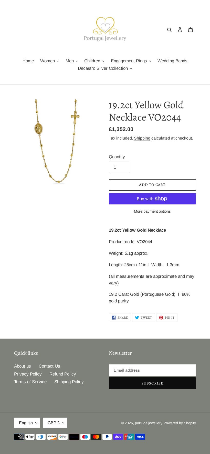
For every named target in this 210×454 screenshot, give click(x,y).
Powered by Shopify (180, 423)
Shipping (142, 138)
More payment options (152, 211)
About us (22, 366)
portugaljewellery (148, 423)
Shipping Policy (69, 381)
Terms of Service (30, 381)
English (26, 423)
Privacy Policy (28, 374)
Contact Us (49, 366)
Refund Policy (62, 374)
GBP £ (54, 423)
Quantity (117, 156)
